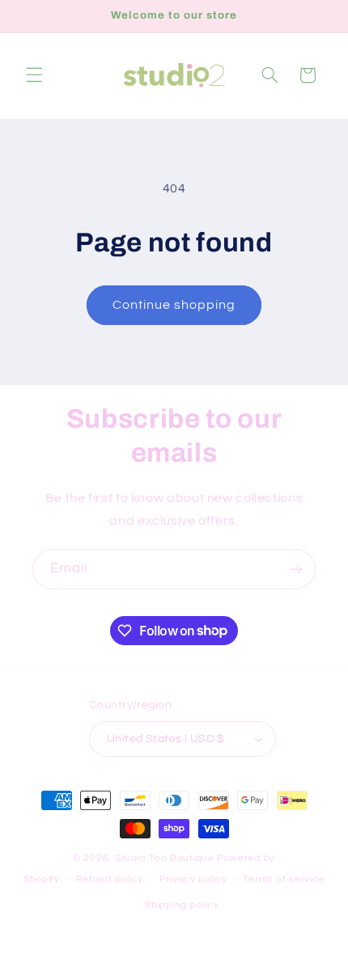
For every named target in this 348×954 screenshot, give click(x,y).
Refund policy (110, 879)
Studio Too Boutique (164, 858)
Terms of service (284, 879)
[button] (34, 75)
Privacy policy (193, 879)
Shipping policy (182, 905)
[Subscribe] (296, 569)
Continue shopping (174, 304)
